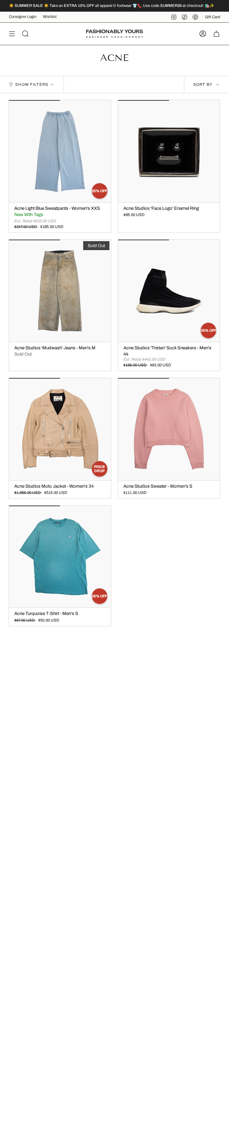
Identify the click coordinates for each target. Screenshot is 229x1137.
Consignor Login (22, 17)
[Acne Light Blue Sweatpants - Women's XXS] (60, 151)
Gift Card (212, 17)
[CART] (216, 34)
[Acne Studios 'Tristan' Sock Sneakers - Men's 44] (169, 291)
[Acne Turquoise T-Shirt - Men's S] (60, 557)
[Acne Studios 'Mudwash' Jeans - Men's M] (60, 291)
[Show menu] (12, 34)
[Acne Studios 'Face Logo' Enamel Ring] (169, 151)
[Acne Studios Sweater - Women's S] (169, 429)
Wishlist (50, 17)
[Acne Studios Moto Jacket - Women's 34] (60, 429)
